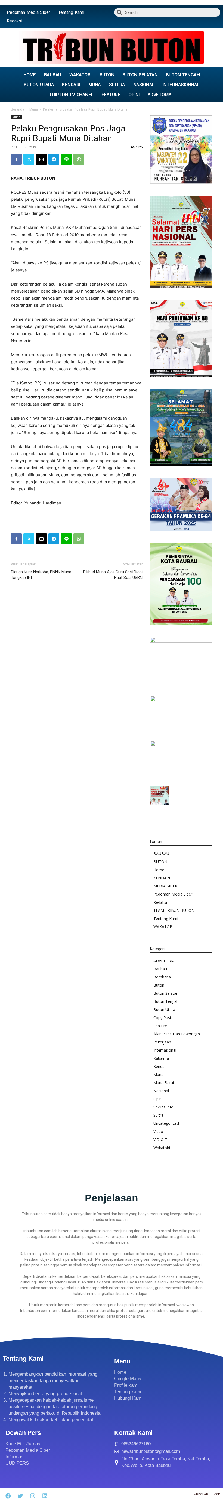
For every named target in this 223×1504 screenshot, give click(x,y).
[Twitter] (28, 159)
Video (158, 1131)
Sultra (158, 1115)
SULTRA (117, 84)
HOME (29, 74)
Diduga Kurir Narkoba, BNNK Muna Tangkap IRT (41, 574)
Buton (158, 985)
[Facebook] (16, 159)
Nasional (161, 1090)
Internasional (164, 1050)
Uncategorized (166, 1123)
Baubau (160, 968)
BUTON (107, 74)
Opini (157, 1098)
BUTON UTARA (39, 84)
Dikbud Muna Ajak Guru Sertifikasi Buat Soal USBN (113, 574)
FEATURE (110, 94)
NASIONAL (143, 84)
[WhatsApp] (78, 159)
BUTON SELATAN (139, 74)
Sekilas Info (163, 1107)
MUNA (94, 84)
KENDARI (71, 84)
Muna (33, 109)
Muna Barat (163, 1082)
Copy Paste (163, 1017)
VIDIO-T (160, 1139)
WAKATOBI (80, 74)
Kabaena (161, 1058)
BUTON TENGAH (183, 74)
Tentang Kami (71, 12)
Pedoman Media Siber (28, 12)
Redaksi (14, 21)
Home (158, 869)
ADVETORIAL (161, 94)
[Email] (41, 159)
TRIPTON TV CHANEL (71, 94)
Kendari (160, 1066)
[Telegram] (53, 159)
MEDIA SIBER (165, 886)
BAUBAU (52, 74)
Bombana (162, 977)
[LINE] (66, 159)
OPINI (134, 94)
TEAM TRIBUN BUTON (173, 910)
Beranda (17, 109)
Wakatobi (161, 1147)
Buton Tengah (166, 1001)
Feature (160, 1025)
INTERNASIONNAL (181, 84)
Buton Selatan (165, 993)
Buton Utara (164, 1009)
